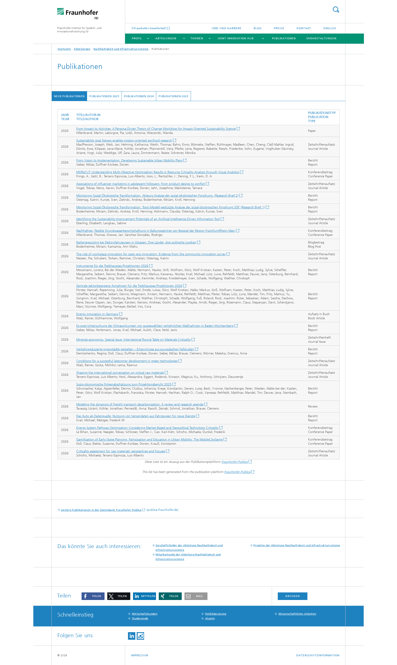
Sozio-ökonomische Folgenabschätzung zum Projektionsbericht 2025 (124, 384)
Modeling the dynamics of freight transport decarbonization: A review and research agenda (139, 404)
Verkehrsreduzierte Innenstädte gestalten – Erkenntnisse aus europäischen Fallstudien (135, 349)
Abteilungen (165, 38)
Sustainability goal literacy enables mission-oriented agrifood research (124, 140)
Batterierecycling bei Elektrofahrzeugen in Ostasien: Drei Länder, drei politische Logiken (136, 242)
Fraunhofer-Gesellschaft (150, 28)
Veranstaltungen (321, 38)
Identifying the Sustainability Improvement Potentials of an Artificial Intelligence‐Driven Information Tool (148, 219)
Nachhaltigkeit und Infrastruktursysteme (121, 49)
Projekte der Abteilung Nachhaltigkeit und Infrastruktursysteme (296, 545)
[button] (93, 596)
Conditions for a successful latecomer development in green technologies (127, 361)
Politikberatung (215, 613)
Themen (196, 38)
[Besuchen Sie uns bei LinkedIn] (131, 636)
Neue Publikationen (69, 96)
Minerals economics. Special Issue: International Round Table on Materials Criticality (133, 340)
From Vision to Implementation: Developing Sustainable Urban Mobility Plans (129, 160)
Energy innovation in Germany (97, 314)
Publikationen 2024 (139, 96)
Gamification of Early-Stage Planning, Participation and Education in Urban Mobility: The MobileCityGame (149, 439)
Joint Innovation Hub (235, 38)
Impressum (139, 655)
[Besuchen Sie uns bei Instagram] (140, 636)
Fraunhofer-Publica (234, 462)
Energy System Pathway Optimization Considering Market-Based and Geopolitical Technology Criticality (147, 428)
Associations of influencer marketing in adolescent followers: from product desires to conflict (140, 184)
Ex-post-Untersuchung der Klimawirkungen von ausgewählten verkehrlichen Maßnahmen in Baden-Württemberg (155, 326)
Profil (137, 38)
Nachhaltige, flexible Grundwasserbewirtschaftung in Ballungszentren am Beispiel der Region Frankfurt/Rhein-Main (155, 231)
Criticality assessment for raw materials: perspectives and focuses (120, 451)
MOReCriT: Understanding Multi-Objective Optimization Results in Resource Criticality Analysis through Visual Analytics (157, 172)
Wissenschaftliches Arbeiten (297, 613)
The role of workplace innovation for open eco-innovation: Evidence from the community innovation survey (151, 254)
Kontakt (304, 28)
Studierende (140, 618)
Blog (258, 28)
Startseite (64, 49)
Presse (279, 28)
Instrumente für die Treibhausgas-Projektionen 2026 (112, 266)
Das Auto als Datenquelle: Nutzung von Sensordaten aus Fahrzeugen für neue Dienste (135, 416)
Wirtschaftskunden (144, 613)
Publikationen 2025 (104, 96)
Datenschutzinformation (318, 655)
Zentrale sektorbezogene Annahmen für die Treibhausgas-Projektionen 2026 (129, 286)
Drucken (292, 596)
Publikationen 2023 (173, 96)
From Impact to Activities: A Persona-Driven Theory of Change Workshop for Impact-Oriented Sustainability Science (156, 129)
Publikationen (284, 38)
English (329, 28)
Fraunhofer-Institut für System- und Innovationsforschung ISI (79, 29)
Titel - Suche (336, 9)
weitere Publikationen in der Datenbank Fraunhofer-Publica (101, 510)
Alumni (210, 618)
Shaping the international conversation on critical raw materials (120, 373)
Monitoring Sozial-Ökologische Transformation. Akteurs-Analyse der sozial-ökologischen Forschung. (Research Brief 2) (157, 196)
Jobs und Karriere (226, 28)
